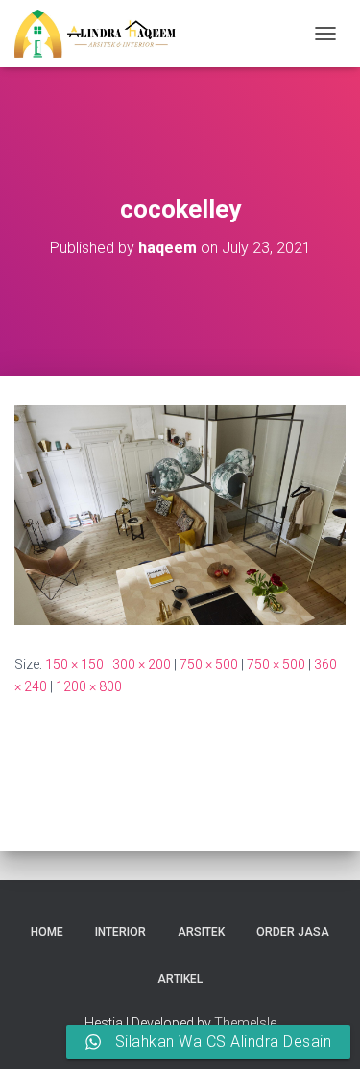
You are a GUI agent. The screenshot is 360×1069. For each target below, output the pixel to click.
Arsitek (201, 932)
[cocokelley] (180, 514)
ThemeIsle (245, 1023)
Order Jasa (292, 932)
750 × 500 (209, 664)
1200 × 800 (89, 686)
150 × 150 (74, 664)
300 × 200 (141, 664)
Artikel (180, 979)
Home (47, 932)
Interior (120, 932)
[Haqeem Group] (102, 34)
